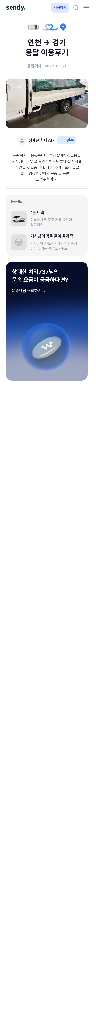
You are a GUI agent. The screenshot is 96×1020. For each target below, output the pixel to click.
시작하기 (60, 7)
